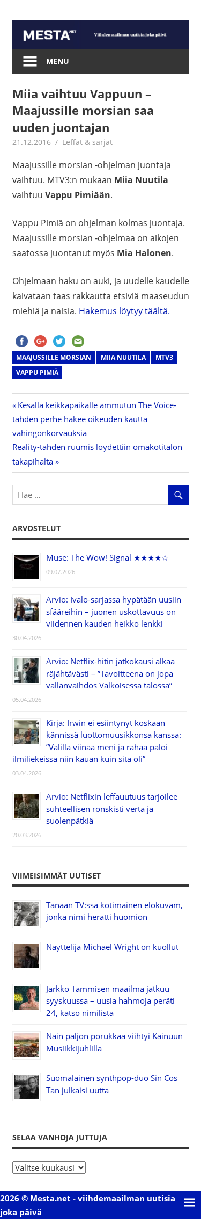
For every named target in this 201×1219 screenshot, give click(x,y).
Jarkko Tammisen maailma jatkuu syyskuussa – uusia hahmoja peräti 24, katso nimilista (110, 1000)
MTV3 (164, 357)
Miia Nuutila (123, 357)
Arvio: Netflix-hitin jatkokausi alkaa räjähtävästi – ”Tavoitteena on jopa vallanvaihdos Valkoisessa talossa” (110, 673)
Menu (57, 61)
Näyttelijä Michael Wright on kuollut (112, 946)
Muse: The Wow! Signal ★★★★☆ (107, 557)
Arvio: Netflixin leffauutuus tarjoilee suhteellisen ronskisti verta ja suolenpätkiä (111, 808)
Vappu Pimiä (37, 372)
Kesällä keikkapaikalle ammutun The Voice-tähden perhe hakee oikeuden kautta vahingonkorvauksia (94, 419)
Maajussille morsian (53, 357)
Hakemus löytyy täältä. (124, 311)
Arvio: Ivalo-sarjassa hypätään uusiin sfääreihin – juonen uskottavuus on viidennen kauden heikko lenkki (113, 611)
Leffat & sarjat (87, 142)
